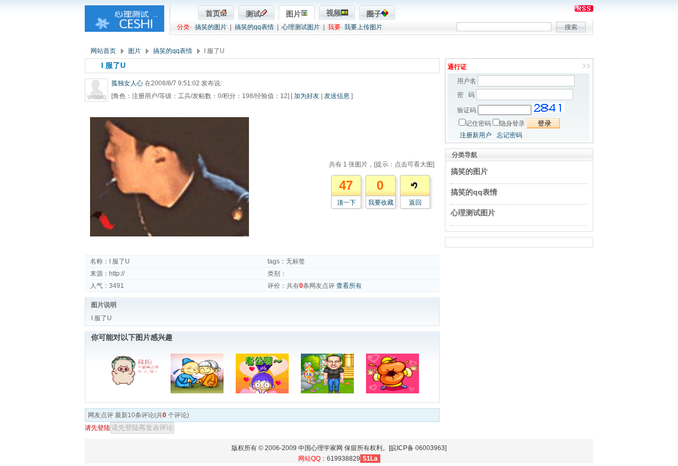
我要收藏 (381, 202)
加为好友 (306, 96)
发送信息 (337, 96)
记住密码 (478, 123)
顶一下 (346, 202)
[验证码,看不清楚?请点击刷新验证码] (549, 107)
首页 (213, 13)
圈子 (374, 14)
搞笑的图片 (211, 27)
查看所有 (349, 285)
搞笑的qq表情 (254, 27)
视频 (333, 13)
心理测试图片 (301, 27)
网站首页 (103, 51)
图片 (293, 14)
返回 (415, 202)
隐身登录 (512, 123)
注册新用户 (476, 135)
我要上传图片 (363, 27)
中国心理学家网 (320, 448)
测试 (253, 14)
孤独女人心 (127, 83)
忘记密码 (509, 135)
